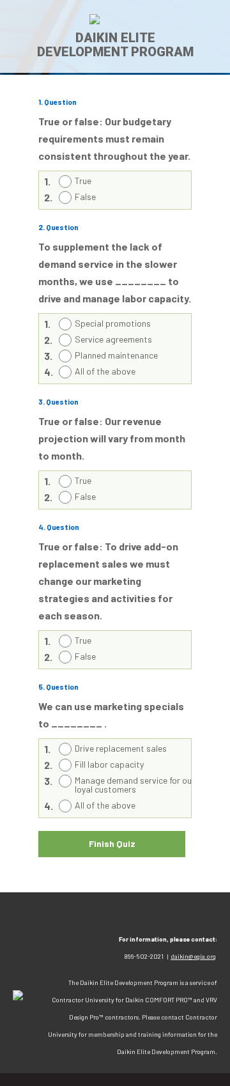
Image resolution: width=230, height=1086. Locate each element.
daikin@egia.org (193, 956)
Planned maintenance (116, 355)
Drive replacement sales (121, 748)
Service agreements (113, 339)
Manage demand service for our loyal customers (135, 785)
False (85, 196)
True (83, 180)
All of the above (105, 371)
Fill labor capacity (109, 764)
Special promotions (113, 323)
